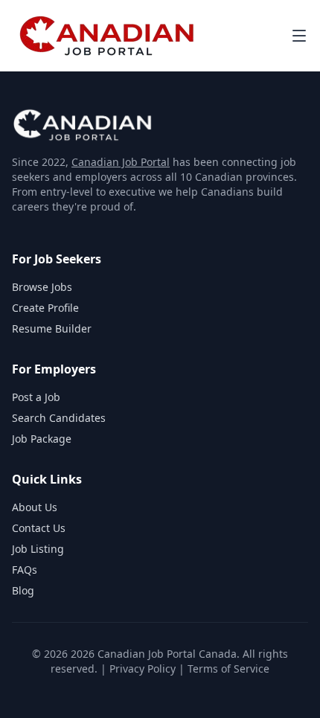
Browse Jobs (42, 287)
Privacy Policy (142, 668)
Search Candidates (59, 418)
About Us (34, 507)
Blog (23, 590)
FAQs (24, 569)
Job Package (41, 439)
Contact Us (38, 528)
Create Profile (45, 308)
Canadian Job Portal (120, 162)
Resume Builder (52, 328)
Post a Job (36, 397)
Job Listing (38, 549)
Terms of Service (228, 668)
